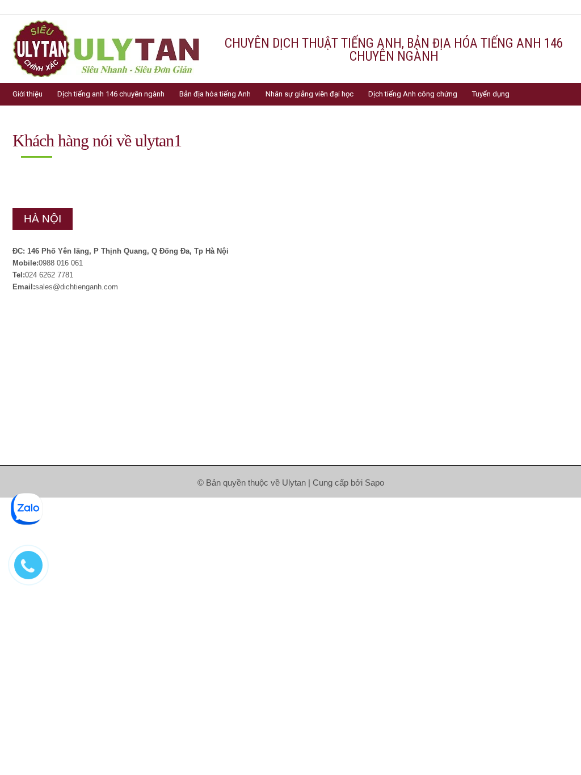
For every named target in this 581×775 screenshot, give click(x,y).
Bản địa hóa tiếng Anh (215, 94)
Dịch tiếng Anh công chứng (412, 94)
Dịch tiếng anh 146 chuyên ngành (111, 94)
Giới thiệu (27, 94)
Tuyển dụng (491, 94)
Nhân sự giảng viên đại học (309, 94)
